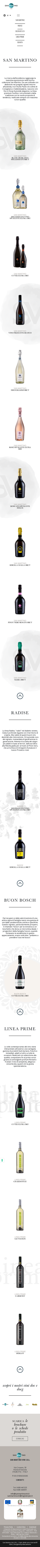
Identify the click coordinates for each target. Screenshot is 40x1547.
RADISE (20, 25)
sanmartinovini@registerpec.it (20, 1496)
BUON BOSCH (20, 31)
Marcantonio (26, 1544)
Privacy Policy (8, 1527)
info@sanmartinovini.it (20, 1493)
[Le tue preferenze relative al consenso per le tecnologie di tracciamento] (2, 1160)
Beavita (20, 42)
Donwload (20, 1438)
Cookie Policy (21, 1527)
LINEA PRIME (20, 36)
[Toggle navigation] (18, 15)
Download (32, 1527)
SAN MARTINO (20, 20)
